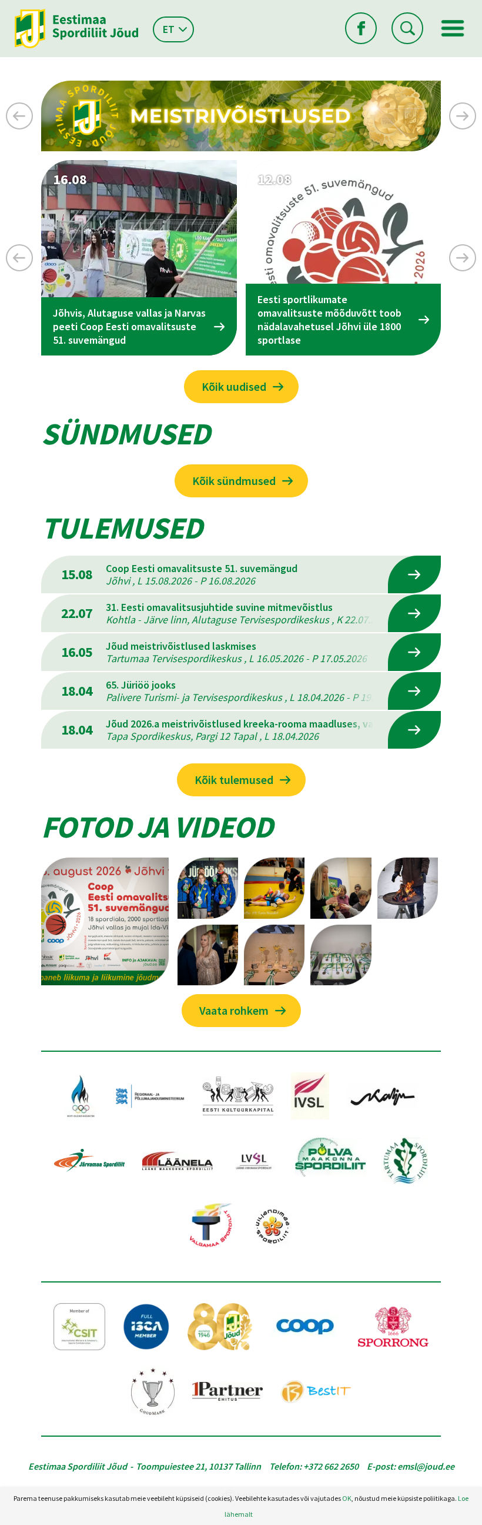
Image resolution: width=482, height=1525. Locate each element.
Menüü (452, 28)
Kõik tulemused (234, 779)
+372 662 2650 (331, 1466)
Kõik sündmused (234, 480)
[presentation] (19, 115)
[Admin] (2, 7)
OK (347, 1498)
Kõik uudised (234, 386)
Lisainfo (414, 574)
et (169, 29)
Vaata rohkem (234, 1010)
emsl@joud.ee (425, 1466)
